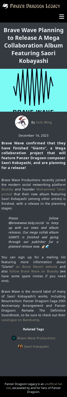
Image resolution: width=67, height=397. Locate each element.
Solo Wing (44, 122)
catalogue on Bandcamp (20, 320)
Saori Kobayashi (36, 346)
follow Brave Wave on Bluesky (34, 271)
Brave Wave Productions (36, 338)
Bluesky (7, 189)
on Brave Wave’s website (37, 266)
